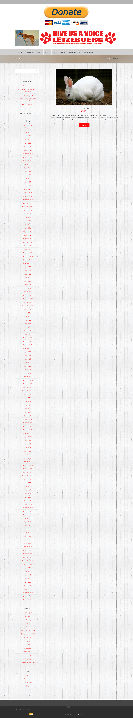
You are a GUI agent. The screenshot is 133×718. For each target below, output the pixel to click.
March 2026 (27, 143)
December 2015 (28, 550)
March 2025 (27, 185)
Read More (84, 125)
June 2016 (27, 529)
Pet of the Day (59, 52)
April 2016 (28, 536)
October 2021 (27, 302)
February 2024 (27, 231)
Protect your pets (27, 659)
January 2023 (28, 249)
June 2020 (27, 359)
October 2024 (27, 203)
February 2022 (27, 288)
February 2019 (27, 415)
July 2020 (28, 355)
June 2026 (27, 132)
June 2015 (27, 571)
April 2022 (28, 281)
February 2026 (27, 146)
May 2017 (28, 490)
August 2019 (28, 394)
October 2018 (27, 430)
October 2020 (27, 345)
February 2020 (27, 373)
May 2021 (28, 320)
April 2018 (28, 451)
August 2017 (28, 479)
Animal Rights (28, 613)
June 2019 (27, 401)
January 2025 (28, 192)
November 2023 (28, 238)
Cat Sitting (28, 620)
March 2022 (27, 284)
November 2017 (28, 469)
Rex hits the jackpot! (27, 104)
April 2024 (28, 224)
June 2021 (27, 316)
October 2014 (27, 600)
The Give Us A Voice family (28, 662)
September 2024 (27, 207)
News (39, 52)
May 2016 (28, 532)
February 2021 (27, 330)
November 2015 (28, 554)
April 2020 (28, 366)
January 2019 (28, 419)
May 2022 (28, 277)
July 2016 (28, 525)
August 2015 (28, 564)
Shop (47, 52)
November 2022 (28, 256)
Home (19, 52)
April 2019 (28, 408)
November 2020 (28, 341)
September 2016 (27, 518)
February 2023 (27, 245)
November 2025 (28, 157)
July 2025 (28, 171)
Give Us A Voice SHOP (28, 634)
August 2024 (28, 210)
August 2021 (28, 309)
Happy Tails (27, 637)
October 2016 (27, 515)
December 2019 (28, 380)
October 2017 (27, 472)
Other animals (27, 651)
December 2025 (28, 153)
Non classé (27, 648)
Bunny (84, 110)
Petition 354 (27, 655)
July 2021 (28, 313)
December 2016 (28, 507)
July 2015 (28, 568)
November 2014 (28, 596)
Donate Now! (74, 52)
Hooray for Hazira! (28, 95)
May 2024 (28, 221)
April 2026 (28, 139)
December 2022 (28, 253)
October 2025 (27, 161)
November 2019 (28, 384)
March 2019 (27, 412)
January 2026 (28, 150)
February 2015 (27, 585)
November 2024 (28, 199)
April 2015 (28, 578)
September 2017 (27, 476)
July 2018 (28, 440)
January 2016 (28, 546)
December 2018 (28, 423)
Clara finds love (27, 86)
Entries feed (27, 679)
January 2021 (28, 334)
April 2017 (28, 493)
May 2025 (28, 178)
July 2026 (28, 129)
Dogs (27, 627)
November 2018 (28, 426)
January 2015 (28, 589)
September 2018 (27, 433)
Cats (27, 623)
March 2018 (27, 454)
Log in (27, 675)
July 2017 (28, 483)
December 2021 (28, 295)
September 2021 (27, 306)
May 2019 (28, 405)
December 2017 (28, 465)
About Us (29, 52)
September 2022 (27, 263)
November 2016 (28, 511)
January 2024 (28, 235)
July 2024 (28, 214)
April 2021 (28, 323)
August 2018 (28, 437)
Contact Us (88, 52)
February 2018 (27, 458)
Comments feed (28, 682)
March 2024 (27, 228)
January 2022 (28, 292)
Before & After (27, 616)
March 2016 (27, 539)
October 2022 (27, 260)
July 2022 (28, 270)
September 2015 (27, 561)
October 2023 (27, 242)
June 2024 (27, 217)
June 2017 (27, 486)
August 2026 (28, 125)
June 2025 (27, 175)
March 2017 (27, 497)
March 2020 (27, 369)
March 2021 (27, 327)
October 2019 (27, 387)
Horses (27, 641)
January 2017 (28, 504)
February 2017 (27, 500)
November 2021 (28, 299)
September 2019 (27, 391)
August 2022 (28, 267)
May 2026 (28, 136)
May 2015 (28, 575)
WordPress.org (27, 686)
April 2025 (28, 182)
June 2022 (27, 274)
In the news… (28, 644)
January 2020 (28, 376)
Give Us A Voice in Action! (28, 630)
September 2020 (27, 348)
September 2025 (27, 164)
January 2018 (28, 461)
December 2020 (28, 338)
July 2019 (28, 398)
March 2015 (27, 582)
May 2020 (28, 362)
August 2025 (28, 168)
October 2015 (27, 557)
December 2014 (28, 592)
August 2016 (28, 522)
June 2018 (27, 444)
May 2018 (28, 447)
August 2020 (28, 352)
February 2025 (27, 189)
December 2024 (28, 196)
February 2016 (27, 543)
